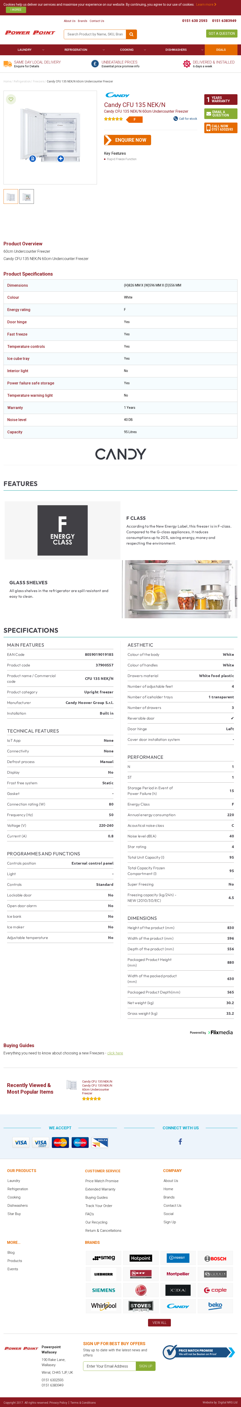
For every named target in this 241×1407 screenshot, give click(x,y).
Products (15, 1261)
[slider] (113, 119)
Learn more (205, 4)
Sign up (145, 1366)
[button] (211, 1032)
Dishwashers (176, 49)
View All (159, 1323)
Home (7, 81)
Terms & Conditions (83, 1402)
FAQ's (89, 1214)
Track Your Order (98, 1206)
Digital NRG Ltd (227, 1402)
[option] (88, 1091)
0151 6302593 (222, 129)
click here (115, 1053)
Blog (11, 1252)
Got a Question (222, 33)
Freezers (38, 81)
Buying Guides (96, 1197)
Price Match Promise (102, 1181)
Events (13, 1269)
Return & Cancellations (103, 1230)
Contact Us (97, 21)
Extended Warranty (100, 1189)
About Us (70, 21)
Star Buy (14, 1214)
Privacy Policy (58, 1402)
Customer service (102, 1171)
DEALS (221, 49)
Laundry (25, 49)
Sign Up (170, 1222)
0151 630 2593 (194, 21)
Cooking (126, 49)
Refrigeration (75, 49)
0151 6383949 (224, 21)
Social (168, 1214)
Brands (82, 21)
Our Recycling (96, 1222)
